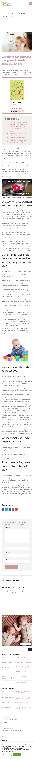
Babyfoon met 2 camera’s (24, 657)
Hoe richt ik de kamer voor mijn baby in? (23, 707)
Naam (7, 546)
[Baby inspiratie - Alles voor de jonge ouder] (7, 4)
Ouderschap (12, 67)
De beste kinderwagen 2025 (22, 667)
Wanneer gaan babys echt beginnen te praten (18, 138)
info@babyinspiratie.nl (9, 728)
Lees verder (5, 593)
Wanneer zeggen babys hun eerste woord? (18, 134)
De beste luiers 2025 (26, 662)
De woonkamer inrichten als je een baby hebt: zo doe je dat (23, 697)
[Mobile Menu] (30, 3)
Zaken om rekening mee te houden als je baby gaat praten (19, 141)
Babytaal (17, 102)
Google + (13, 509)
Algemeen (6, 67)
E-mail (16, 509)
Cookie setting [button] (7, 755)
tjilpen (6, 509)
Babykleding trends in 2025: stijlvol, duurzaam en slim (23, 691)
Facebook (3, 509)
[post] (9, 657)
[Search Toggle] (30, 9)
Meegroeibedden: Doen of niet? (21, 702)
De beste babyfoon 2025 (20, 682)
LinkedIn (10, 509)
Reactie (7, 527)
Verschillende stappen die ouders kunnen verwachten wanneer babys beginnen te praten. (18, 128)
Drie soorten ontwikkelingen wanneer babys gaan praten (18, 123)
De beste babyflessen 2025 (20, 671)
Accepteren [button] (17, 755)
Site (6, 559)
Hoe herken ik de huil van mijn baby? (13, 588)
